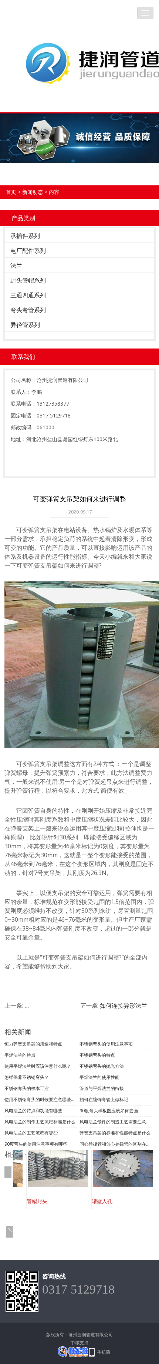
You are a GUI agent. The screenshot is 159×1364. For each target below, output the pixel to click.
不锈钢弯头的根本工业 (26, 1088)
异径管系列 (25, 325)
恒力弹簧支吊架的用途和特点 (33, 1044)
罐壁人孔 (43, 1201)
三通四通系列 (28, 295)
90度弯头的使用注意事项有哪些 (35, 1144)
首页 (11, 191)
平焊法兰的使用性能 (99, 1077)
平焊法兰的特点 (19, 1055)
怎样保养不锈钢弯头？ (26, 1077)
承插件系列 (25, 236)
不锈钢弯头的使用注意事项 (106, 1044)
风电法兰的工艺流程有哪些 (31, 1133)
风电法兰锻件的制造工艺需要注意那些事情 (116, 1122)
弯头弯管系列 (28, 310)
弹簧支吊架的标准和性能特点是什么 (115, 1133)
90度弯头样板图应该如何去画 (109, 1110)
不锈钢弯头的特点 (97, 1055)
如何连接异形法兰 (123, 1005)
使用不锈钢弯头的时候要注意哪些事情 (40, 1099)
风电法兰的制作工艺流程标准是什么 (39, 1122)
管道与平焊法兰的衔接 (102, 1088)
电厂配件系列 (28, 251)
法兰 (16, 265)
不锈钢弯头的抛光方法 (102, 1066)
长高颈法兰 (111, 1201)
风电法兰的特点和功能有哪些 (33, 1110)
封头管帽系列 (28, 280)
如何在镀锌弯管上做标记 (104, 1099)
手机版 (104, 1352)
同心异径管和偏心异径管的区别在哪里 (116, 1144)
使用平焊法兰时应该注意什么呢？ (37, 1066)
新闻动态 (32, 191)
